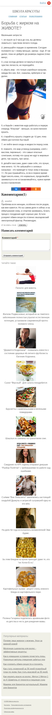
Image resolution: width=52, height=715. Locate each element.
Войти (43, 2)
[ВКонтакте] (16, 189)
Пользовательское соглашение (21, 705)
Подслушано (35, 16)
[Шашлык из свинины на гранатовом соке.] (26, 435)
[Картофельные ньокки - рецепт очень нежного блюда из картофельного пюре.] (26, 585)
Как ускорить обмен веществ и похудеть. (23, 664)
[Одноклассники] (36, 189)
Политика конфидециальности (14, 708)
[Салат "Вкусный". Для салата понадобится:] (26, 379)
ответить (22, 225)
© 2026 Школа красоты (11, 701)
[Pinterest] (26, 189)
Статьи (23, 16)
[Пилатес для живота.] (26, 284)
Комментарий (10, 237)
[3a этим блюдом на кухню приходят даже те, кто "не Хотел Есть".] (26, 556)
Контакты (7, 705)
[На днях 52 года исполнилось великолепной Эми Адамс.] (26, 526)
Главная (13, 16)
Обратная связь (9, 712)
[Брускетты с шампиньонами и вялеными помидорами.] (26, 405)
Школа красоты (25, 11)
